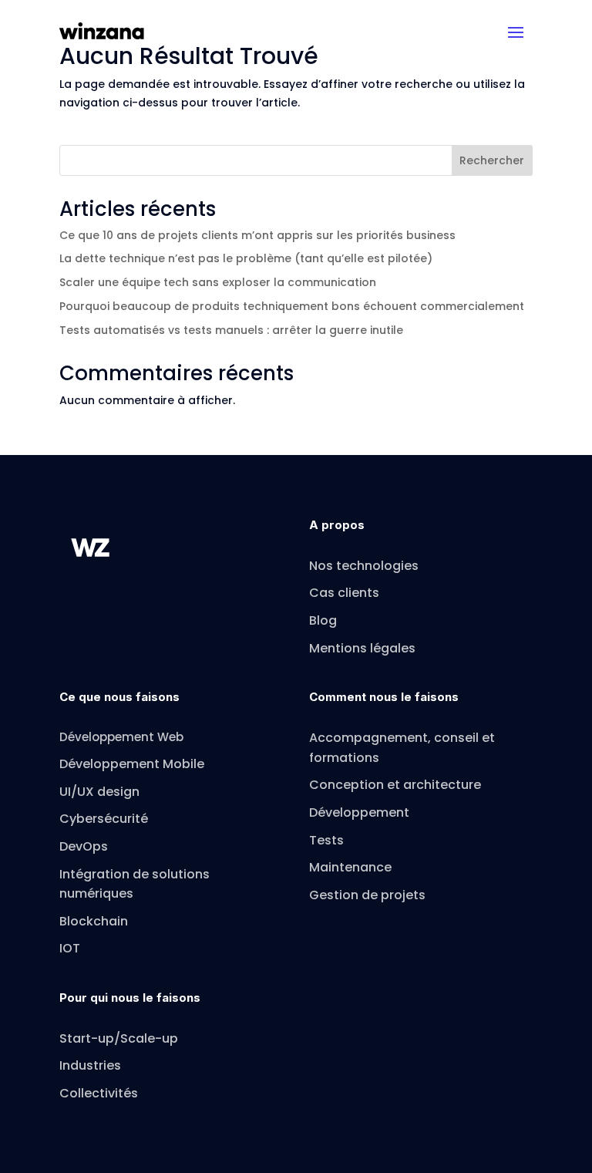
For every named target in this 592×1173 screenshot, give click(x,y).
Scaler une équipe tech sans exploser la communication (217, 282)
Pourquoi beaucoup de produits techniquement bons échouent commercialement (291, 306)
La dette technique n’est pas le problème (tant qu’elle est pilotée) (245, 258)
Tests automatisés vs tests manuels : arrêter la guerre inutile (231, 330)
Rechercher (491, 160)
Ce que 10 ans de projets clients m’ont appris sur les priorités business (257, 235)
